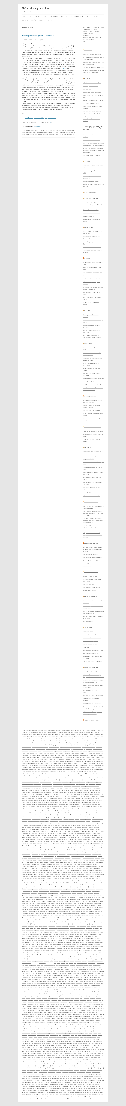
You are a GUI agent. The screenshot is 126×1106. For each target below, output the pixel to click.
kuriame (74, 893)
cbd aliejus (66, 790)
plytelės (35, 1072)
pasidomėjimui (98, 1043)
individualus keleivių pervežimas (77, 928)
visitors (24, 1002)
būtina (60, 1053)
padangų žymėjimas (42, 730)
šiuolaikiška (30, 1031)
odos (70, 1051)
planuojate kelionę (90, 889)
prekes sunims (62, 823)
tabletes (81, 897)
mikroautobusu (29, 930)
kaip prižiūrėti (68, 878)
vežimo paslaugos (48, 1059)
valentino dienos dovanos (63, 856)
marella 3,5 (87, 837)
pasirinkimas (95, 901)
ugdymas (61, 996)
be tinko (92, 1055)
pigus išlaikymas (76, 911)
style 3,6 (98, 837)
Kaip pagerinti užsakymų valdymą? (91, 155)
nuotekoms (94, 934)
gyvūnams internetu (47, 835)
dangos (37, 913)
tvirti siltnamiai (68, 825)
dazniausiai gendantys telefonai (87, 767)
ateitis (78, 1039)
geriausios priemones (40, 866)
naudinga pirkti (70, 880)
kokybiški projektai (26, 1022)
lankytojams (25, 1045)
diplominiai (75, 1018)
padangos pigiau (96, 802)
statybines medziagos (83, 876)
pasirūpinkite (31, 946)
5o (25, 965)
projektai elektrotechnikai (47, 1022)
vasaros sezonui (31, 1088)
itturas (88, 967)
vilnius (31, 928)
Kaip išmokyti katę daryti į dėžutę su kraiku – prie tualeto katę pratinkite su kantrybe (92, 114)
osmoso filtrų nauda (37, 734)
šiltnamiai (96, 831)
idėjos (101, 1053)
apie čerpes (43, 864)
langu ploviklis (66, 802)
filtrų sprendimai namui (88, 738)
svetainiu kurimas (79, 1092)
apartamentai (62, 130)
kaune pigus (31, 926)
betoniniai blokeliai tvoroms (73, 899)
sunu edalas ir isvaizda (33, 821)
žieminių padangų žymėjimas (66, 730)
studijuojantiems (83, 1018)
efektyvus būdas (53, 889)
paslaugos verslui (63, 979)
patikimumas (35, 854)
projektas (24, 1024)
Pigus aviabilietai (88, 227)
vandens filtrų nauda (27, 734)
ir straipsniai (79, 979)
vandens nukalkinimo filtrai (88, 747)
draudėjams (37, 985)
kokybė (76, 936)
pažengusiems (80, 1016)
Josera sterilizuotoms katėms (90, 635)
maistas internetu (67, 827)
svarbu (42, 954)
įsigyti (53, 948)
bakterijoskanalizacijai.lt (91, 856)
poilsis (39, 134)
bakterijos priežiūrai (26, 870)
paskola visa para (47, 1096)
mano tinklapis (60, 1037)
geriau (83, 889)
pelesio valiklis (89, 847)
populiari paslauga (51, 882)
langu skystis (98, 880)
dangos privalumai (26, 905)
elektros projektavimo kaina (28, 1026)
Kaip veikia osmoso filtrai (89, 216)
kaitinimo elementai (36, 786)
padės (51, 961)
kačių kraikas (30, 835)
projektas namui (75, 1022)
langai (56, 944)
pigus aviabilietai (47, 969)
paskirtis (24, 903)
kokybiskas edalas (26, 823)
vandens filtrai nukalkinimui (93, 732)
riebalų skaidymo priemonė (57, 924)
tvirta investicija (30, 903)
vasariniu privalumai (59, 1084)
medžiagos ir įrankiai (68, 1059)
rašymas (39, 998)
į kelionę (43, 985)
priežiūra (84, 944)
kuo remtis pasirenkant (91, 891)
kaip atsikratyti (64, 936)
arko (64, 876)
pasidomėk (99, 1041)
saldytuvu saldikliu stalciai (69, 784)
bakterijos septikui (62, 862)
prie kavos (27, 1043)
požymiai (32, 942)
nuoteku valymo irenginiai (39, 1006)
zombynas (95, 1000)
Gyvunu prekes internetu (90, 192)
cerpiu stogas (98, 862)
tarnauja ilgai (77, 901)
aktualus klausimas (32, 915)
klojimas (49, 948)
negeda (83, 967)
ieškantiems (32, 1066)
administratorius (60, 911)
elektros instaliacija (40, 1024)
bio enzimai (85, 878)
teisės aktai (42, 932)
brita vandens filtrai (79, 831)
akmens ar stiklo (53, 1070)
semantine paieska (77, 1090)
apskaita (64, 973)
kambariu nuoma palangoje (45, 132)
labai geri (55, 998)
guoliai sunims (98, 813)
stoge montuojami (40, 942)
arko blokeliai (59, 899)
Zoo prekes (87, 78)
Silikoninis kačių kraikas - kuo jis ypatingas (93, 378)
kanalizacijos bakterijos (27, 831)
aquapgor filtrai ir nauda (64, 753)
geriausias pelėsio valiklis (34, 765)
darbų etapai (42, 1020)
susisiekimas (83, 926)
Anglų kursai (54, 16)
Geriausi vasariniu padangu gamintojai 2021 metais (40, 808)
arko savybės (82, 1072)
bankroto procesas (91, 909)
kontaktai (60, 819)
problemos (30, 1057)
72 (58, 1045)
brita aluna (74, 837)
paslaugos (56, 887)
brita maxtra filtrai (62, 837)
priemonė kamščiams (89, 895)
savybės (50, 1057)
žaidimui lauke (90, 839)
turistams (76, 1004)
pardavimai (90, 944)
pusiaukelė (35, 1018)
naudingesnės (48, 957)
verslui (83, 1031)
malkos (64, 870)
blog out (82, 1043)
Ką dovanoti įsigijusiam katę (90, 644)
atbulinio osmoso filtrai (48, 734)
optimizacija (55, 996)
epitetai (60, 889)
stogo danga (49, 845)
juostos (73, 994)
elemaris (27, 839)
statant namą (63, 919)
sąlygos (83, 1064)
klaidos (32, 944)
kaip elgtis (46, 907)
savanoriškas (78, 961)
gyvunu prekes (65, 794)
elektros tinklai (30, 1024)
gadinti (58, 954)
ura (86, 1043)
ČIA (50, 122)
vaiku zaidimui (81, 782)
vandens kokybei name (90, 741)
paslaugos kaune (43, 926)
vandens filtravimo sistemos (66, 736)
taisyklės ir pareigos (98, 882)
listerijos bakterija (57, 782)
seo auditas (30, 1094)
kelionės (81, 930)
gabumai (99, 1016)
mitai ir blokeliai (51, 1072)
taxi (34, 928)
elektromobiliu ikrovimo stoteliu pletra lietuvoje (46, 771)
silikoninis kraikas (84, 815)
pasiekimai (82, 1049)
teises (60, 1016)
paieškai (73, 983)
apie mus (66, 819)
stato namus (57, 874)
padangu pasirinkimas (74, 804)
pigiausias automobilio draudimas (38, 882)
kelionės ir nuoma (47, 1064)
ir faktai (44, 917)
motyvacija (74, 1053)
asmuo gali (95, 907)
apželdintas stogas (73, 1072)
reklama (33, 1039)
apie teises (101, 975)
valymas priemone (26, 901)
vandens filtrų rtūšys (79, 741)
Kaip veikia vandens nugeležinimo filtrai (93, 557)
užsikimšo (49, 913)
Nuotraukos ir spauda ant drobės (91, 140)
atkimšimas (83, 913)
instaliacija (48, 1024)
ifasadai (72, 1057)
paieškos (51, 1053)
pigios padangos (76, 800)
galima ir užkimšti (66, 913)
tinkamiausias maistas (57, 827)
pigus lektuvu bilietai (56, 1010)
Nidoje (73, 1008)
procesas (68, 887)
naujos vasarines (51, 1080)
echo (54, 1049)
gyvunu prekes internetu (97, 819)
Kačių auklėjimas (87, 89)
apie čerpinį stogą (35, 864)
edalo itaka (24, 821)
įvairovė (40, 1049)
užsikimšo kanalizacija (68, 917)
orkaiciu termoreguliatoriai (78, 786)
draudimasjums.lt (53, 928)
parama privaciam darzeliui (92, 786)
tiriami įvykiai (41, 940)
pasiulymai (60, 977)
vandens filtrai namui (46, 743)
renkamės (36, 936)
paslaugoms (39, 992)
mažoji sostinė (52, 926)
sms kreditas (70, 1096)
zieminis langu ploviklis (45, 802)
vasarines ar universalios (34, 1078)
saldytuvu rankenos (57, 784)
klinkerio (37, 948)
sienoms (89, 1035)
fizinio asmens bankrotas (50, 905)
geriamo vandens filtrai (47, 751)
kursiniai (29, 1020)
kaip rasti (94, 1061)
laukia (86, 1033)
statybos (34, 874)
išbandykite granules (51, 901)
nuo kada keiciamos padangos (39, 804)
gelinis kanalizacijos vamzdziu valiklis (31, 868)
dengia (67, 946)
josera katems (72, 813)
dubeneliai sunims (26, 815)
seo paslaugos (42, 963)
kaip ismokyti (36, 837)
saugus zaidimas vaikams (53, 780)
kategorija (89, 1000)
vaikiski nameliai (99, 839)
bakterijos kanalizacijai (40, 780)
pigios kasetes (94, 967)
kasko (86, 930)
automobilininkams (88, 983)
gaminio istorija (55, 895)
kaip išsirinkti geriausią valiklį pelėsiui (84, 765)
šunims (85, 817)
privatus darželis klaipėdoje (29, 860)
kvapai (88, 932)
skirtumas (50, 1012)
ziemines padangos (86, 802)
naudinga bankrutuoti (33, 911)
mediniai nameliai (51, 839)
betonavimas (94, 1057)
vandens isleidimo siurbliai (79, 788)
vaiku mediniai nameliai (97, 841)
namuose (76, 1070)
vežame (77, 882)
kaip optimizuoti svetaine (61, 778)
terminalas (96, 1014)
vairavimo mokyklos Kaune (67, 1014)
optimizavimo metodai (61, 1092)
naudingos (51, 952)
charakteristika (29, 948)
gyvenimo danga (93, 919)
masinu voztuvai (68, 788)
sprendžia (92, 954)
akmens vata (74, 876)
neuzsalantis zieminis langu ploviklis (30, 802)
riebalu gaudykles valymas (93, 915)
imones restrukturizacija (67, 852)
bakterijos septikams (95, 868)
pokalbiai (53, 985)
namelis (88, 841)
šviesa (80, 942)
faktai (42, 905)
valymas (62, 957)
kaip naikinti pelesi (81, 847)
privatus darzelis (60, 788)
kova (33, 952)
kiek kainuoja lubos (61, 792)
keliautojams (32, 992)
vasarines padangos (76, 802)
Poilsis (51, 130)
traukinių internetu (30, 973)
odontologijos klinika (27, 813)
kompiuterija (45, 989)
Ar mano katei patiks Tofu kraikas (91, 381)
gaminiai (88, 946)
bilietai (78, 971)
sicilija (85, 1096)
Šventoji (100, 1006)
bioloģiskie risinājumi (91, 782)
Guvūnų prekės (88, 627)
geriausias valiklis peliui (84, 773)
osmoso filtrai (31, 732)
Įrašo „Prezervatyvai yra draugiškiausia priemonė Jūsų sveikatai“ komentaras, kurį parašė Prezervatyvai (93, 520)
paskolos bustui (44, 810)
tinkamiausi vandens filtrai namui (56, 738)
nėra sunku (39, 1064)
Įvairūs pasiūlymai (39, 130)
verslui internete (62, 1029)
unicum (70, 1037)
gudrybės (83, 1012)
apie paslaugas (82, 1061)
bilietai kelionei (60, 981)
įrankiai (83, 1029)
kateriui (58, 1049)
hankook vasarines (26, 1082)
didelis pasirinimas (57, 922)
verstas (83, 946)
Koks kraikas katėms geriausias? (91, 653)
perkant (24, 1072)
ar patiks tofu (35, 819)
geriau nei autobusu (63, 885)
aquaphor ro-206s (27, 759)
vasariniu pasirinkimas (51, 1082)
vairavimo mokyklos (88, 1004)
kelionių (56, 932)
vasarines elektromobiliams (64, 1082)
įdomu (45, 1049)
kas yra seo (40, 763)
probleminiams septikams (56, 868)
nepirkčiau (37, 950)
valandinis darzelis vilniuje (61, 813)
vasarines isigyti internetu (52, 1086)
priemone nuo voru (79, 761)
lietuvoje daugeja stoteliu (64, 771)
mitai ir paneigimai (75, 887)
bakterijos (70, 862)
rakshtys (30, 1049)
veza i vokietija (25, 882)
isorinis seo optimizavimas (34, 778)
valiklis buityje (25, 847)
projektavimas (78, 1006)
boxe (66, 1037)
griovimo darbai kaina (86, 854)
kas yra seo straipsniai (88, 775)
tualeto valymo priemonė (98, 897)
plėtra (43, 1016)
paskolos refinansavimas (92, 796)
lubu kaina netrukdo (89, 790)
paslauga (101, 942)
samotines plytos (90, 874)
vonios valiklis (87, 897)
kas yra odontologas (52, 837)
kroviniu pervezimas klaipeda (80, 843)
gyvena (77, 1049)
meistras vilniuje (93, 810)
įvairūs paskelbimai (75, 977)
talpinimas (36, 930)
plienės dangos (66, 1035)
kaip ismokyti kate (90, 823)
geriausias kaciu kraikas (73, 767)
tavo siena (65, 1045)
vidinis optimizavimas (75, 794)
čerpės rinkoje (85, 919)
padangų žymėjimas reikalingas (78, 771)
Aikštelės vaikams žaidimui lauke (92, 427)
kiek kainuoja (80, 864)
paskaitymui (76, 1043)
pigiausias (24, 926)
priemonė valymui (36, 901)
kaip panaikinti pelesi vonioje (61, 847)
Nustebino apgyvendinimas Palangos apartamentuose (40, 118)
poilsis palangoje (45, 134)
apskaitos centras (47, 967)
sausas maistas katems (63, 815)
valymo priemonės (50, 899)
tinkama (37, 946)
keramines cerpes (47, 870)
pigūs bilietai (39, 975)
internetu (67, 940)
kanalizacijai (45, 934)
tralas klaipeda (91, 843)
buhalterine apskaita (47, 784)
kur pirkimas (82, 1055)
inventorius (61, 1055)
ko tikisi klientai (75, 870)
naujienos (71, 819)
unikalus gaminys (26, 913)
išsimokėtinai (83, 1000)
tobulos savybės (67, 922)
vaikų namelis (60, 839)
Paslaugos (25, 20)
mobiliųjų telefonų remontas (55, 769)
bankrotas (77, 905)
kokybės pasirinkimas (53, 893)
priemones (48, 959)
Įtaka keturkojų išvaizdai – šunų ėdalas (92, 661)
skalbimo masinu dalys (75, 806)
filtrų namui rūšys (57, 743)
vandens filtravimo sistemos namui (73, 738)
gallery (45, 1047)
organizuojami (64, 1049)
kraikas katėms (37, 835)
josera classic (66, 775)
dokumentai (66, 864)
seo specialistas (44, 1090)
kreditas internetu (80, 796)
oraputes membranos (53, 854)
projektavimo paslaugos (86, 1022)
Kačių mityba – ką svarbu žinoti (90, 103)
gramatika (24, 1035)
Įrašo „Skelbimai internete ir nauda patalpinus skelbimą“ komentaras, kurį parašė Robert (92, 535)
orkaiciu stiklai (67, 786)
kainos (38, 928)
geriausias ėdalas (77, 827)
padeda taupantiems (75, 932)
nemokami (61, 998)
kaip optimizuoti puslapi (66, 1090)
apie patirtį (100, 979)
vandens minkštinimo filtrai (78, 745)
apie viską (67, 977)
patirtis (84, 903)
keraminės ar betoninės (45, 919)
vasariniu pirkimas (41, 1080)
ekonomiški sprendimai (65, 893)
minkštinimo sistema (62, 732)
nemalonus (51, 936)
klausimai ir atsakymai (90, 940)
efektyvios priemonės (46, 938)
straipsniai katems (48, 794)
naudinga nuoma (32, 1064)
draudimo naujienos (98, 961)
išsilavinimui (35, 1020)
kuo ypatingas (98, 823)
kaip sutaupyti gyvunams (47, 817)
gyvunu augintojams (78, 817)
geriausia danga (61, 880)
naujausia (59, 1039)
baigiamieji (59, 1018)
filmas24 (63, 963)
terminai (85, 942)
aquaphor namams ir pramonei (95, 751)
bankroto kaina (54, 909)
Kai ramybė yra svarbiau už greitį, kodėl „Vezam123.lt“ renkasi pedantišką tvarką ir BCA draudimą (93, 150)
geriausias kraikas (70, 835)
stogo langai (95, 928)
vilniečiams (89, 1049)
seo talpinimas (31, 975)
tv (36, 1047)
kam (76, 996)
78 (56, 1045)
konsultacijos (73, 989)
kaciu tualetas (53, 815)
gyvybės (52, 932)
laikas (98, 1064)
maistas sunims (34, 833)
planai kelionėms (81, 987)
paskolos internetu (98, 794)
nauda (99, 934)
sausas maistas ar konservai (73, 798)
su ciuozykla (33, 841)
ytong (54, 876)
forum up (83, 1039)
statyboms (94, 1035)
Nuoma (65, 68)
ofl (27, 965)
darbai (102, 1018)
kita (85, 1037)
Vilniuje (31, 971)
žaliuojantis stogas (39, 1074)
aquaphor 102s (91, 759)
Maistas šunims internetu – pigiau (91, 496)
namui (87, 938)
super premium (36, 813)
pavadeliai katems (36, 823)
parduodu (55, 1057)
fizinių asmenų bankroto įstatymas (65, 905)
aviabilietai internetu (40, 1002)
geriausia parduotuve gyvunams (82, 821)
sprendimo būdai (62, 938)
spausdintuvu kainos (55, 852)
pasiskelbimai (52, 981)
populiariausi (25, 1066)
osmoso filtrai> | (95, 730)
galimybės (88, 1029)
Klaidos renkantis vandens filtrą (91, 210)
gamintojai (50, 946)
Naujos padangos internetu (91, 720)
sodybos (63, 994)
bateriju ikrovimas (26, 854)
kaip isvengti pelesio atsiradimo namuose (64, 765)
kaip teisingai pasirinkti (33, 889)
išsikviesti (58, 926)
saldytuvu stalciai (26, 786)
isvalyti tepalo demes (87, 798)
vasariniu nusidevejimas (89, 1086)
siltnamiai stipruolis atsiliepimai (90, 780)
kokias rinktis (98, 895)
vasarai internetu (50, 1088)
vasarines (86, 1078)
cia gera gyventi (88, 965)
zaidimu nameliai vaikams (58, 850)
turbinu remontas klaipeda (37, 794)
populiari (70, 948)
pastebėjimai (50, 1039)
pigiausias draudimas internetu (76, 1002)
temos (70, 1018)
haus (57, 876)
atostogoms (35, 961)
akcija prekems (79, 835)
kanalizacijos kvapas (95, 829)
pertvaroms (24, 1037)
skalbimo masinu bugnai (34, 790)
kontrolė (29, 940)
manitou (98, 965)
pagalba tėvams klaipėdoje (47, 858)
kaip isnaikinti (72, 847)
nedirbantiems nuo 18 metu (59, 1096)
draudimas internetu (33, 932)
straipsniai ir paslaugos (27, 985)
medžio (74, 1051)
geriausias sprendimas (41, 903)
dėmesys (33, 924)
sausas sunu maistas (72, 823)
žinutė (39, 1068)
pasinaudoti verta (70, 909)
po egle (96, 948)
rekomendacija (88, 959)
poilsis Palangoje (47, 975)
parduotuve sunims (47, 1076)
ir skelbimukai (63, 987)
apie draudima (38, 979)
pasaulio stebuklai (48, 965)
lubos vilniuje (86, 792)
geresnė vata (70, 1070)
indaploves (91, 880)
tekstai (49, 977)
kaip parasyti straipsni (54, 1090)
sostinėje (30, 1008)
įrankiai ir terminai (44, 889)
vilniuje (23, 928)
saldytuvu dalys (86, 806)
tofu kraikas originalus (86, 808)
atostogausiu (38, 967)
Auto (23, 16)
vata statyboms (30, 1074)
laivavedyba (100, 1049)
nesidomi (91, 1066)
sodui (72, 831)
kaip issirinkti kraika (56, 833)
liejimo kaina (83, 1059)
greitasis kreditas (36, 796)
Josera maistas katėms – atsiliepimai (92, 638)
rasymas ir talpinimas (46, 1078)
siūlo (79, 1064)
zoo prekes (32, 839)
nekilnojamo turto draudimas (73, 1033)
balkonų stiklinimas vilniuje (85, 969)
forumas (31, 1045)
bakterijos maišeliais (68, 868)
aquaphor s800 (36, 755)
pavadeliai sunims (45, 823)
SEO (88, 16)
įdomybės (37, 1041)
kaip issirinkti (47, 825)
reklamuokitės (83, 985)
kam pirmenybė (73, 885)
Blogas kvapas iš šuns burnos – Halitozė (93, 100)
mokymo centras (94, 1047)
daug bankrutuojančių (81, 909)
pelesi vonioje (97, 847)
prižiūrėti (100, 952)
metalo (43, 1051)
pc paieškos (40, 1059)
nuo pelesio (71, 860)
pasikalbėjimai (64, 1041)
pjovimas (66, 1051)
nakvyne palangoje (70, 132)
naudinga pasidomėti (81, 922)
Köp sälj (33, 20)
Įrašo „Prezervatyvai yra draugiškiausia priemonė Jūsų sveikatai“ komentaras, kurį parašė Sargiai (93, 513)
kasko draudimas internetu (44, 1010)
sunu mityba (43, 821)
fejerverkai (36, 829)
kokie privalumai (77, 903)
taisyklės (48, 985)
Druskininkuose (25, 1014)
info (39, 817)
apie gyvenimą (44, 981)
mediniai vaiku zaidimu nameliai (29, 850)
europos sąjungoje (86, 907)
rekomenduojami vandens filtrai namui (31, 743)
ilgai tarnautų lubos (72, 1098)
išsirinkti (79, 944)
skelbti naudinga (34, 907)
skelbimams (86, 977)
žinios (92, 1043)
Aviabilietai (64, 16)
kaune (70, 924)
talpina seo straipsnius (67, 1000)
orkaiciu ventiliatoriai (47, 786)
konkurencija (65, 926)
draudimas (24, 959)
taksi (88, 926)
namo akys (53, 942)
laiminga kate (57, 794)
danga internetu (98, 1070)
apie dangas (59, 948)
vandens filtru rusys (27, 755)
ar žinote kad (83, 1070)
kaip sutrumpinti (61, 882)
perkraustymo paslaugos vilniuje (80, 810)
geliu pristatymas (96, 854)
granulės (77, 1047)
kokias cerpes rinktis (37, 870)
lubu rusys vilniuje (78, 792)
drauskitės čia (51, 987)
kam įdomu (86, 979)
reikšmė (70, 1016)
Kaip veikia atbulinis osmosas (90, 554)
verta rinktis (79, 893)
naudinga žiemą (61, 942)
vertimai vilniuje (56, 969)
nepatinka (93, 932)
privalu (74, 1016)
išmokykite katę (68, 810)
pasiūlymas (54, 1000)
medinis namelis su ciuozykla (59, 798)
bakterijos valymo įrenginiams (34, 880)
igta (23, 965)
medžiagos (72, 946)
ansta (58, 963)
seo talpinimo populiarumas (86, 1076)
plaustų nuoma (70, 1047)
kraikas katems (93, 835)
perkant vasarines (40, 1088)
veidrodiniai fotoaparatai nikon (47, 1098)
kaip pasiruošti (31, 887)
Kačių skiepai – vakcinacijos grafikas (92, 83)
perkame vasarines (90, 1088)
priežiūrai (37, 938)
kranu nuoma (41, 878)
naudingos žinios (72, 987)
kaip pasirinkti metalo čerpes (78, 891)
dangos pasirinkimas (46, 895)
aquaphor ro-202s (80, 757)
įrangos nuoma (40, 874)
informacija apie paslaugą (64, 872)
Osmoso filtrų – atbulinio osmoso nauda (93, 695)
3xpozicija (67, 971)
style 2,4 (93, 837)
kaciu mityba (60, 810)
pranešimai (69, 1043)
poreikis (90, 1033)
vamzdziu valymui (45, 868)
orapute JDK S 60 (43, 854)
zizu (33, 994)
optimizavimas (70, 1029)
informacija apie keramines (73, 919)
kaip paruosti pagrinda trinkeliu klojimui (81, 872)
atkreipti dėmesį (82, 885)
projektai (29, 1006)
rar (100, 1000)
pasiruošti (46, 961)
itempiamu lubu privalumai (77, 790)
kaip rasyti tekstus (30, 1092)
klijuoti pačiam (44, 1070)
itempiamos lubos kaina (37, 792)
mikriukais (35, 891)
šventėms (24, 1064)
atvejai (96, 942)
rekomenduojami (43, 1072)
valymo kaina (64, 954)
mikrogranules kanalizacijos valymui (94, 866)
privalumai (93, 946)
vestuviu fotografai (83, 852)
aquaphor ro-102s (55, 755)
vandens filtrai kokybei (42, 738)
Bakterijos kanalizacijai (76, 16)
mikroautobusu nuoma (59, 132)
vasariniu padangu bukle (71, 1084)
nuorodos (77, 819)
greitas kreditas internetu (56, 796)
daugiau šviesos (77, 948)
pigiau (91, 1053)
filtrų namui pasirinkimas (80, 736)
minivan (34, 965)
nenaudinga (33, 1053)
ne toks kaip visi (65, 897)
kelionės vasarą (54, 885)
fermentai (84, 952)
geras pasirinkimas (27, 919)
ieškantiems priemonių (51, 862)
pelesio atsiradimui (64, 1094)
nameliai (66, 839)
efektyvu (98, 954)
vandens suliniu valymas (65, 866)
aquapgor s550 (64, 755)
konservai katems (74, 815)
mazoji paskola (52, 810)
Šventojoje (69, 1004)
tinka (35, 1068)
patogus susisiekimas (44, 891)
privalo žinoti (36, 919)
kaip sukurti (90, 893)
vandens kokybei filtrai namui (49, 741)
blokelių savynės (49, 1074)
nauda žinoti (39, 924)
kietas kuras (49, 878)
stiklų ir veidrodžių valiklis (29, 899)
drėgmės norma (31, 1070)
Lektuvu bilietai (88, 50)
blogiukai (98, 998)
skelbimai (73, 981)
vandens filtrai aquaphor (35, 751)
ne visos (36, 957)
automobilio (25, 932)
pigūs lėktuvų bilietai (53, 1047)
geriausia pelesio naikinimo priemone (79, 1094)
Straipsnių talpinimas (90, 396)
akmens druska (34, 1098)
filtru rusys (28, 837)
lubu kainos (70, 792)
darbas (90, 1014)
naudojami (75, 1055)
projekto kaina (96, 1022)
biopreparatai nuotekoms (59, 845)
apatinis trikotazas (26, 856)
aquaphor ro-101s (45, 755)
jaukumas (57, 950)
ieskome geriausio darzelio (48, 788)
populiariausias (25, 942)
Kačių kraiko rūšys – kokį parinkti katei (92, 272)
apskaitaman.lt (87, 864)
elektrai (87, 1020)
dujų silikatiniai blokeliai (85, 870)
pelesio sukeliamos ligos (36, 1096)
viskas (88, 1037)
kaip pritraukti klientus (47, 1094)
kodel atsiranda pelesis (45, 782)
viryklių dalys (66, 806)
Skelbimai (41, 20)
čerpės (76, 880)
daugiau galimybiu (87, 1090)
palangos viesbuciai (32, 134)
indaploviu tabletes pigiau (28, 897)
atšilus (95, 1066)
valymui (54, 954)
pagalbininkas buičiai (78, 895)
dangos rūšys (34, 893)
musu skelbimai (91, 963)
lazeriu (93, 1051)
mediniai (61, 944)
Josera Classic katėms (88, 631)
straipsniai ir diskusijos (52, 979)
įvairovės (31, 1041)
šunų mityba (93, 833)
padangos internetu (45, 800)
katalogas (55, 977)
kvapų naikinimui (77, 952)
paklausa (30, 1010)
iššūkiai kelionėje (70, 882)
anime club (72, 1041)
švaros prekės (44, 928)
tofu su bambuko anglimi (59, 808)
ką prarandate (84, 887)
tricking (29, 994)
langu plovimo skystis (57, 802)
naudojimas (38, 952)
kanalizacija (100, 932)
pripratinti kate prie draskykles (43, 798)
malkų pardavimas (57, 870)
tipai (86, 936)
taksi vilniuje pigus (83, 880)
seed (75, 963)
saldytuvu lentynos (80, 784)
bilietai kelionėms (84, 973)
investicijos (96, 1053)
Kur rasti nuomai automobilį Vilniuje (92, 247)
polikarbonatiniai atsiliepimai (80, 825)
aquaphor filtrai (88, 749)
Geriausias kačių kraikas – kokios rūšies (92, 276)
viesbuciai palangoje (61, 134)
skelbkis (49, 983)
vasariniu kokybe (69, 1080)
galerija (29, 1047)
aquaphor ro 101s (82, 759)
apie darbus (87, 1057)
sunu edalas (51, 813)
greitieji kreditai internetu (69, 796)
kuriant (66, 1055)
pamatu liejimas (49, 874)
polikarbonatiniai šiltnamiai (57, 825)
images (33, 1047)
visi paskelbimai (56, 992)
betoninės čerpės (98, 903)
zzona (38, 965)
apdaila (64, 1057)
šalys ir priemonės (41, 983)
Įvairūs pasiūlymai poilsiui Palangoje (38, 35)
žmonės (67, 961)
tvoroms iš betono (40, 899)
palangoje (24, 134)
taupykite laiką (43, 911)
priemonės (60, 901)
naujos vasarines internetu (28, 1086)
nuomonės (90, 981)
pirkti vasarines (84, 1082)
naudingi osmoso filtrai (38, 736)
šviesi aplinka (67, 944)
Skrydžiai (37, 16)
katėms (90, 817)
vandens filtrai (99, 747)
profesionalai (44, 1057)
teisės (95, 977)
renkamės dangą (26, 924)
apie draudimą (39, 1066)
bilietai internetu (99, 971)
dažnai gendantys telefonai (96, 769)
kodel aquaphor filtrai (35, 757)
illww (42, 965)
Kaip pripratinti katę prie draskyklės (92, 92)
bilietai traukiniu (85, 971)
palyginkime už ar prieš (66, 895)
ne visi (76, 954)
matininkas (42, 862)
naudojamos (86, 954)
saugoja (95, 959)
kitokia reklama (95, 987)
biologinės (54, 959)
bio (90, 934)
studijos (54, 1018)
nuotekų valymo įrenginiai (84, 957)
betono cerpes (26, 876)
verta (24, 944)
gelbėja (63, 1064)
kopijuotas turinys (50, 1092)
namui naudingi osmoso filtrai (97, 734)
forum (98, 1037)
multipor (49, 876)
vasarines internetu (67, 1078)
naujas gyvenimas (54, 907)
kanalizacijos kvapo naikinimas (68, 874)
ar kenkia (57, 936)
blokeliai (68, 876)
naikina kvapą (49, 915)
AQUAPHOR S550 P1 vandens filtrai (92, 703)
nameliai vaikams (82, 839)
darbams (76, 1059)
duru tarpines (60, 790)
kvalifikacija (71, 1049)
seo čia (57, 987)
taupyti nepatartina (40, 922)
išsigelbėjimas (68, 907)
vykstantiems (81, 940)
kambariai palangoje (32, 132)
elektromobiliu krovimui (34, 810)
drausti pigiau (70, 1066)
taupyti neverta (90, 922)
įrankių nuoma (33, 878)
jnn (100, 1002)
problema (83, 932)
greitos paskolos (82, 1098)
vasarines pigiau (60, 1080)
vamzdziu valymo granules (78, 866)
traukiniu (73, 971)
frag (103, 1000)
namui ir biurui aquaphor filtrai (85, 755)
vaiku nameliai (25, 841)
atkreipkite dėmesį (42, 893)
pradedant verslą (60, 1031)
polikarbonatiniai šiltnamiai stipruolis (30, 782)
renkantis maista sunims (61, 1098)
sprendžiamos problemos (28, 938)
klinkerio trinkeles (40, 845)
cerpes (64, 899)
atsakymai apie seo (40, 1092)
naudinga (74, 944)
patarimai (49, 864)
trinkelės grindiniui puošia (42, 872)
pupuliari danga (99, 922)
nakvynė (36, 1000)
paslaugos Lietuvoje (57, 864)
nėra (85, 996)
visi (28, 1053)
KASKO (45, 16)
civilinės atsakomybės (93, 930)
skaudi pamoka (51, 911)
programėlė (99, 926)
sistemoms (67, 957)
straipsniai (96, 827)
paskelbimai (95, 975)
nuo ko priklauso (49, 887)
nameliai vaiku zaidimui (27, 843)
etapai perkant (50, 917)
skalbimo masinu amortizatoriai (48, 790)
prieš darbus (70, 950)
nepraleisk (92, 1041)
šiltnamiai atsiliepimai (93, 825)
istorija (100, 1051)
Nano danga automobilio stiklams (91, 213)
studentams (91, 1018)
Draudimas (87, 161)
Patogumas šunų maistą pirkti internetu (93, 650)
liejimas (29, 1059)
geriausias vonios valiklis (28, 771)
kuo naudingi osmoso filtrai (51, 736)
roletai (101, 1004)
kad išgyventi (91, 985)
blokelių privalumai (67, 903)
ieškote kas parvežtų (27, 885)
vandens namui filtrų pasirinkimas (65, 741)
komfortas (24, 946)
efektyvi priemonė (57, 913)
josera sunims (80, 813)
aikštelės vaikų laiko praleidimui (43, 767)
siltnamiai (93, 792)
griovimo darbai (81, 874)
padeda (56, 934)
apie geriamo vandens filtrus (68, 734)
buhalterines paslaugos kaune (49, 880)
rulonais (43, 901)
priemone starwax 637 (71, 845)
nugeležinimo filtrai (53, 761)
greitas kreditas (45, 796)
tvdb (23, 1004)
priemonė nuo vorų (78, 763)
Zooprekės (87, 258)
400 (97, 1051)
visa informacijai (34, 987)
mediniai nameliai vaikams (44, 850)
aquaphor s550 (52, 759)
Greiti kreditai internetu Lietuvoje (91, 587)
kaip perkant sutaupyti (52, 821)
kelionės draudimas (64, 930)
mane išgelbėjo (78, 998)
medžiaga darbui (50, 1020)
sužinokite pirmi (25, 987)
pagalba (41, 907)
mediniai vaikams (38, 843)
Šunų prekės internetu (88, 493)
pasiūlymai (53, 1008)
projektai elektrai (68, 1024)
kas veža (91, 882)
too (30, 965)
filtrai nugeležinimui (85, 730)
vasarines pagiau (96, 1084)
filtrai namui (36, 745)
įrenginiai (81, 936)
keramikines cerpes (99, 874)
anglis (68, 870)
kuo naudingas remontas (57, 773)
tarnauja (90, 952)
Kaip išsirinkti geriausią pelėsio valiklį (92, 54)
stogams (59, 1035)
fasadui (23, 1074)
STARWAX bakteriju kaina (97, 845)
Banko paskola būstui (88, 584)
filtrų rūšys (76, 730)
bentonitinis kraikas (94, 815)
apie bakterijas (37, 934)
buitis (95, 778)
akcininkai (79, 963)
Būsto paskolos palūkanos (89, 590)
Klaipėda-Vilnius (56, 1064)
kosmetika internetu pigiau (50, 856)
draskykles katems (30, 798)
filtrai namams (32, 738)
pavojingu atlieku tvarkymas (73, 854)
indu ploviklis (62, 854)
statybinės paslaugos (95, 876)
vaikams (100, 778)
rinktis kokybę (58, 917)
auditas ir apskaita (56, 967)
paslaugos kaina (86, 992)
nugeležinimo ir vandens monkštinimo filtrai (70, 747)
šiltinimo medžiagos (97, 870)
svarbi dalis (91, 942)
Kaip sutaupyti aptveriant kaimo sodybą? (93, 67)
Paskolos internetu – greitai (90, 576)
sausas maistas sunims (31, 817)
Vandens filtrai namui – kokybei (91, 181)
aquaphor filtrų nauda (44, 753)
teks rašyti (41, 1018)
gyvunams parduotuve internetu (66, 821)
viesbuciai (52, 134)
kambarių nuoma (59, 1006)
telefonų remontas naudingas (59, 767)
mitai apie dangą (26, 864)
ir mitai (39, 917)
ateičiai (99, 1033)
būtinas (64, 1066)
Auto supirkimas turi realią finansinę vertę (93, 672)
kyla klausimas (90, 913)
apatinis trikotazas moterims (77, 856)
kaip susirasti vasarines (69, 1088)
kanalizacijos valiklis (54, 1002)
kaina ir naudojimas (32, 917)
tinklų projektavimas (46, 1026)
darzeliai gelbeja (26, 788)
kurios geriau (56, 919)
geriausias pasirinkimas (34, 895)
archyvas (40, 1047)
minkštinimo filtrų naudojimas (49, 732)
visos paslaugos (65, 992)
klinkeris (51, 847)
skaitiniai (33, 1043)
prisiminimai (48, 1018)
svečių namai (90, 1012)
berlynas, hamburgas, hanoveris (41, 885)
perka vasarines (41, 1082)
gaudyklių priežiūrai (68, 901)
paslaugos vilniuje (90, 862)
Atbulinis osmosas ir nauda (89, 621)
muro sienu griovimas (94, 852)
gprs (26, 1004)
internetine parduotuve (31, 730)
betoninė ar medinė (86, 901)
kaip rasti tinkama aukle (89, 860)
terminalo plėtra (84, 1014)
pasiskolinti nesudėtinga (87, 794)
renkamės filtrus (46, 827)
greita (71, 1068)
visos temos (59, 985)
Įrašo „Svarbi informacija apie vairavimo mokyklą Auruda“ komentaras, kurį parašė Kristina (93, 528)
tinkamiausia (46, 924)
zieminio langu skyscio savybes (69, 782)
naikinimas (93, 950)
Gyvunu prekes (88, 343)
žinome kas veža (40, 887)
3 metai (62, 907)
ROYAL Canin (86, 647)
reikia (80, 954)
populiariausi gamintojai (33, 1090)
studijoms (94, 1016)
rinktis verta (43, 913)
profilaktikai (86, 998)
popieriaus (56, 1051)
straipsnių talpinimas (95, 899)
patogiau (79, 889)
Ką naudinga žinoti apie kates (90, 86)
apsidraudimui (83, 975)
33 (53, 1045)
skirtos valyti (76, 959)
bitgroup (56, 965)
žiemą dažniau (82, 915)
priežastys (96, 938)
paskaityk (38, 1043)
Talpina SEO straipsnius (90, 596)
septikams (39, 852)
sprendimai (65, 1072)
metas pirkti (75, 942)
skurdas (85, 963)
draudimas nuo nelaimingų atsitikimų (46, 1033)
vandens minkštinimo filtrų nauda (40, 747)
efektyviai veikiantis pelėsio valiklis (33, 775)
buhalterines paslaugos (79, 862)
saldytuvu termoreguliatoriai (93, 784)
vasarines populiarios (89, 1080)
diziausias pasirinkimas (94, 1082)
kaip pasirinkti (41, 915)
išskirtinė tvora (85, 899)
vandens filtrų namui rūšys (34, 741)
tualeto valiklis (46, 852)
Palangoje (36, 971)
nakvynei (36, 1004)
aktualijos (57, 1043)
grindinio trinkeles (42, 876)
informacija (91, 887)
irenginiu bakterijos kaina (84, 845)
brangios (84, 961)
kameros (34, 940)
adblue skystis (37, 784)
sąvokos (99, 940)
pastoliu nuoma (25, 878)
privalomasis (73, 940)
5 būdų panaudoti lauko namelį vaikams (93, 431)
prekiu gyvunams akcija (27, 825)
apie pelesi (55, 1094)
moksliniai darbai (41, 1035)
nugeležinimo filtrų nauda (92, 745)
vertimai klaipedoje (73, 969)
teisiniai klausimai (47, 992)
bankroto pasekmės (85, 905)
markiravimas (37, 1051)
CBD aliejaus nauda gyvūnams (90, 641)
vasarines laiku (92, 1078)
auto (71, 975)
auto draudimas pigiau (63, 928)
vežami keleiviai (84, 882)
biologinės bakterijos (84, 829)
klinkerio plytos (44, 847)
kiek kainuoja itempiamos (50, 792)
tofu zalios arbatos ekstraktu (73, 808)
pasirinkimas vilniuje (36, 788)
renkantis (43, 950)
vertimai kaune (64, 969)
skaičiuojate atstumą (55, 891)
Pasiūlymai (95, 16)
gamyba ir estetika (92, 917)
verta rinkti (68, 1064)
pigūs (23, 973)
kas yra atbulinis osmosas (82, 734)
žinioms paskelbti (60, 983)
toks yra (92, 924)
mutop (70, 1045)
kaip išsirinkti (43, 948)
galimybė (47, 942)
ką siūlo (36, 926)
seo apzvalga (76, 778)
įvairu (53, 1041)
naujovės (49, 1041)
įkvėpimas (24, 1031)
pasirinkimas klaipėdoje (88, 858)
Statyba (50, 20)
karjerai (29, 1018)
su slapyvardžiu (67, 985)
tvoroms (101, 901)
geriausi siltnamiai (38, 825)
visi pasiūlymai (75, 985)
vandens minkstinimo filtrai (41, 761)
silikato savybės (96, 1072)
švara (23, 936)
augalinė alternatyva (44, 819)
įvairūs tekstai (72, 979)
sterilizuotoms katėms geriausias (71, 769)
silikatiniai (88, 1072)
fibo (61, 876)
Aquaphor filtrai (87, 35)
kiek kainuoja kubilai (84, 769)
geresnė (71, 1010)
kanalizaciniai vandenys (52, 866)
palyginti (94, 1064)
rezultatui (33, 998)
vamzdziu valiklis (74, 897)
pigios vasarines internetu (65, 1086)
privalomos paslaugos (50, 940)
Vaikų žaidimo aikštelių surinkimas (91, 410)
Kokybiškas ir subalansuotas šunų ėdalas (93, 385)
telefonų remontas (31, 763)
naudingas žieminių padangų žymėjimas (40, 773)
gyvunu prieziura (68, 817)
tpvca (64, 932)
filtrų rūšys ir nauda (73, 732)
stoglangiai (89, 928)
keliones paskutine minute (28, 967)
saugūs (100, 1066)
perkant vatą (30, 1072)
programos (73, 864)
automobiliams (30, 979)
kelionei (41, 961)
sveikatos (76, 930)
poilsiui (81, 1004)
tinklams (88, 1006)
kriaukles (70, 778)
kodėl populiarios (91, 885)
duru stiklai (89, 788)
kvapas (41, 936)
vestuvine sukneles (26, 963)
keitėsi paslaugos (85, 924)
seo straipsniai (64, 1002)
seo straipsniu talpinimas (64, 749)
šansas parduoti (98, 983)
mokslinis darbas (30, 1016)
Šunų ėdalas (87, 447)
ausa (94, 965)
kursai (91, 977)
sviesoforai (48, 1016)
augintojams (85, 827)
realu (29, 1039)
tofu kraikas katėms (41, 839)
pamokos (72, 1031)
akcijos (42, 930)
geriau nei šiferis (90, 911)
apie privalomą (60, 940)
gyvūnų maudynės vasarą (83, 833)
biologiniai (76, 938)
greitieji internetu (91, 1098)
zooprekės (86, 835)
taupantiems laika (31, 1080)
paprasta (90, 961)
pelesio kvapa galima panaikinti (66, 761)
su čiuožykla (39, 841)
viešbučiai (42, 1004)
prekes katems (54, 823)
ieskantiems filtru (44, 829)
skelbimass (32, 969)
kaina (73, 922)
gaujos (31, 1051)
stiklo (61, 1051)
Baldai (30, 16)
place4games (100, 963)
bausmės (24, 940)
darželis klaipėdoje (76, 858)
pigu (96, 1006)
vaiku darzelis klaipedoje (34, 858)
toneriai (77, 850)
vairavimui (57, 994)
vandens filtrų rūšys (66, 743)
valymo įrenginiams (31, 852)
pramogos (24, 1012)
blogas (91, 827)
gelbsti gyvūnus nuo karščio (69, 833)
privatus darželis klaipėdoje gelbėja (63, 858)
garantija (46, 1031)
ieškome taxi (72, 926)
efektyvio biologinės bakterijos (56, 831)
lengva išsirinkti (98, 911)
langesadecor (79, 965)
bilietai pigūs (38, 973)
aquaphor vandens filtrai (77, 749)
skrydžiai (41, 1061)
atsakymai (58, 1072)
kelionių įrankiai (43, 987)
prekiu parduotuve (96, 821)
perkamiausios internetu (59, 835)
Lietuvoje (67, 1031)
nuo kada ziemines (77, 780)
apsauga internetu (31, 983)
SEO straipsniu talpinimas (91, 198)
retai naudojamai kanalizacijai (82, 868)
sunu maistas (44, 813)
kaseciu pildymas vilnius (85, 850)
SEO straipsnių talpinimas (36, 8)
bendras (24, 1047)
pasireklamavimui (26, 981)
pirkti (36, 944)
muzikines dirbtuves (64, 965)
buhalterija (58, 973)
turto (58, 930)
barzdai (34, 1059)
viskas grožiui (65, 989)
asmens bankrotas (77, 907)
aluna (69, 837)
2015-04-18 (37, 126)
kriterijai (74, 889)
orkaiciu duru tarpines (58, 786)
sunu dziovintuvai (36, 815)
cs (82, 1037)
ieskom (71, 963)
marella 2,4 (80, 837)
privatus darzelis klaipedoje (32, 862)
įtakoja (85, 893)
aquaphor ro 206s (29, 761)
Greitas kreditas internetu (91, 572)
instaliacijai (98, 1020)
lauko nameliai (73, 839)
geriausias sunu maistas (45, 833)
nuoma (53, 973)
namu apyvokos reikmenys (87, 778)
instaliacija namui (36, 1022)
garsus (79, 967)
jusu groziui (72, 965)
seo (102, 852)
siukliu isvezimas (31, 845)
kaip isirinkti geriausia (35, 847)
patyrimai (97, 985)
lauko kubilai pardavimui (91, 761)
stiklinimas (47, 973)
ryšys (53, 1068)
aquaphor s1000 (73, 755)
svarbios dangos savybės (77, 1074)
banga (56, 1016)
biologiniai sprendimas (59, 915)
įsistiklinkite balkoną (45, 971)
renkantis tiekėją (100, 889)
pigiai (60, 1057)
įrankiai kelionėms (57, 989)
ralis (53, 1016)
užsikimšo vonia (76, 913)
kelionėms (76, 975)
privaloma (24, 1018)
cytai (55, 963)
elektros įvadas (78, 1026)
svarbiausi (88, 1064)
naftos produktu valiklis (93, 1096)
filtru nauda (59, 829)
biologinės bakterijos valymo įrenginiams (36, 1055)
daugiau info (47, 1066)
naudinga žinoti (51, 903)
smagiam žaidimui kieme (29, 767)
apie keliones (93, 979)
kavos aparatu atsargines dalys (54, 806)
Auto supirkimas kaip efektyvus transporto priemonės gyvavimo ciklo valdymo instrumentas (93, 205)
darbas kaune (76, 924)
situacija (51, 934)
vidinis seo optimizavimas (48, 778)
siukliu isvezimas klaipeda (58, 843)
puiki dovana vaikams (99, 765)
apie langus (25, 977)
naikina (23, 934)
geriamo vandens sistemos (28, 749)
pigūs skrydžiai (52, 1037)
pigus (77, 926)
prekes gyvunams (58, 817)
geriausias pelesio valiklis (76, 775)
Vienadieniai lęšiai (54, 841)
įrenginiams (44, 952)
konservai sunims (45, 815)
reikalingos (67, 998)
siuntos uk (30, 1004)
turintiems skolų (95, 905)
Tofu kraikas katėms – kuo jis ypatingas (93, 279)
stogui (63, 946)
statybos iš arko (53, 872)
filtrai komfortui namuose (93, 736)
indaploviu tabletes (77, 878)
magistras (97, 1018)
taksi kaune (97, 924)
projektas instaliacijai (96, 1024)
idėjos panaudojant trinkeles (28, 872)
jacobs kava (39, 969)
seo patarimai (71, 1092)
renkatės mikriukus (65, 891)
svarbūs (28, 998)
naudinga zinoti (99, 1080)
